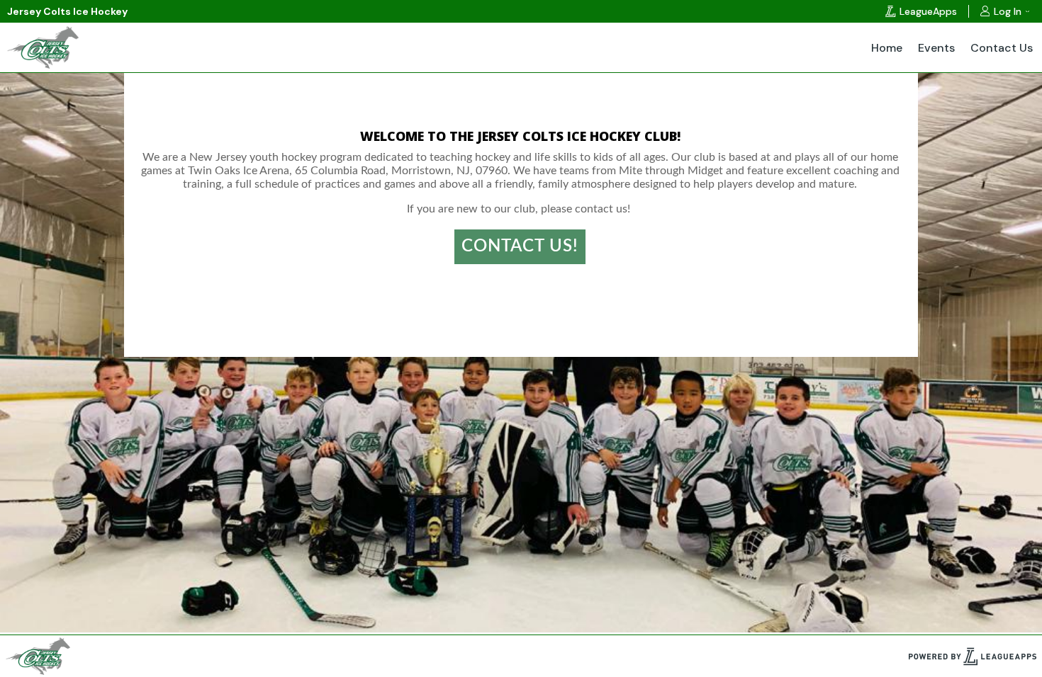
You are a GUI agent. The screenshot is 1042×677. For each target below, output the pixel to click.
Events (936, 47)
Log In (1007, 11)
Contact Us (1001, 47)
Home (886, 47)
